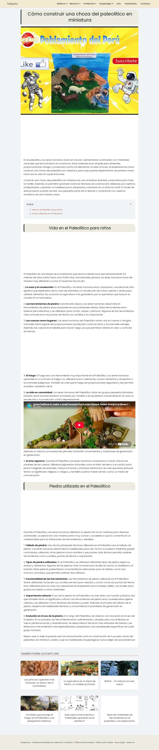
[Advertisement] (79, 137)
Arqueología (105, 3)
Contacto (145, 3)
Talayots (12, 3)
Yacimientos (131, 3)
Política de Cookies (104, 742)
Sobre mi (131, 742)
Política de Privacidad (84, 742)
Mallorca (61, 3)
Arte (118, 3)
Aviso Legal (120, 742)
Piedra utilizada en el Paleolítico (47, 213)
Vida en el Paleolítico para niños (47, 209)
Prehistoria (88, 3)
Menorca (73, 3)
